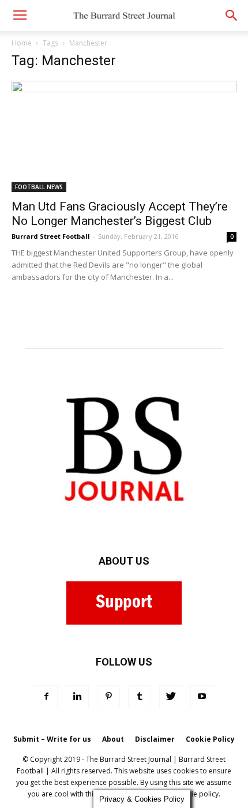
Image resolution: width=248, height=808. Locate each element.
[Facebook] (46, 696)
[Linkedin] (77, 696)
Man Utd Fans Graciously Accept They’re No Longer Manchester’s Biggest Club (120, 214)
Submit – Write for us (52, 739)
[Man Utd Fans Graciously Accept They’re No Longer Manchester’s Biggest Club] (124, 136)
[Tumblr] (139, 696)
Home (22, 43)
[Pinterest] (108, 696)
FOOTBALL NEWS (39, 187)
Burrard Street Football (51, 236)
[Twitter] (170, 696)
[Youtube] (201, 696)
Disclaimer (155, 739)
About (113, 739)
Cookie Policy (210, 739)
